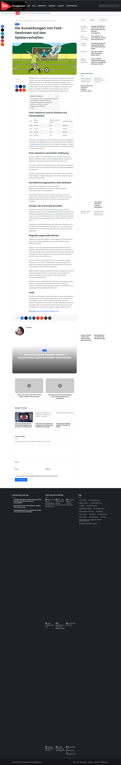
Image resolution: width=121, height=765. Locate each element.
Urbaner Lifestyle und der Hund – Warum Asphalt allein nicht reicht (86, 337)
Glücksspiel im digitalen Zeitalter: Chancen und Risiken (63, 425)
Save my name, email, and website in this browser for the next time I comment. (37, 476)
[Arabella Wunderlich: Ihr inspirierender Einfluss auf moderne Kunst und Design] (85, 46)
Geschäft (61, 5)
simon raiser (103, 517)
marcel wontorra (83, 514)
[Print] (49, 318)
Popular (83, 20)
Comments (103, 20)
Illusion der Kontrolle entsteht (39, 104)
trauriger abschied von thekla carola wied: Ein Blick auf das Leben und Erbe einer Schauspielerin (98, 29)
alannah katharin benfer (94, 500)
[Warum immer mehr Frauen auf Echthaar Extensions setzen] (87, 80)
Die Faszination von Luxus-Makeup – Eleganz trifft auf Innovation (98, 37)
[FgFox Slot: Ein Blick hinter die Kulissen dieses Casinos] (85, 54)
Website (48, 469)
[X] (20, 86)
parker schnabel (83, 517)
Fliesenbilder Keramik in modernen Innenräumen (33, 13)
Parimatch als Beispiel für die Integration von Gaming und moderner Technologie (44, 425)
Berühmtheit (42, 5)
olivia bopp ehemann (102, 514)
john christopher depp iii (99, 508)
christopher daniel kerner (96, 503)
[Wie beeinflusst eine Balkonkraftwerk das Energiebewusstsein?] (71, 750)
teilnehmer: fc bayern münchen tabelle (88, 523)
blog (34, 5)
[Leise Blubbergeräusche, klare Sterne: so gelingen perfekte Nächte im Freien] (50, 749)
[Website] (27, 330)
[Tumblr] (17, 90)
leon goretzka (99, 511)
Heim (28, 5)
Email (17, 469)
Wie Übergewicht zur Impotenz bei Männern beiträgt (99, 336)
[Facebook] (17, 86)
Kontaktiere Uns (71, 5)
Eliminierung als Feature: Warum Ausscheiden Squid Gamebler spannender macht (44, 357)
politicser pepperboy (93, 517)
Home (17, 20)
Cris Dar (18, 79)
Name (17, 462)
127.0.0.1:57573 (82, 500)
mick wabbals (92, 514)
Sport (21, 20)
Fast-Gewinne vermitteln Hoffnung (41, 100)
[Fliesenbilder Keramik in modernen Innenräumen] (100, 138)
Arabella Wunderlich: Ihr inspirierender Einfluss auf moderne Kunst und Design (98, 46)
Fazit (32, 108)
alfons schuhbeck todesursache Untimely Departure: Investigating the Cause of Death (98, 61)
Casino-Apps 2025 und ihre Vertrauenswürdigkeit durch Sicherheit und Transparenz (23, 425)
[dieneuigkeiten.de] (13, 6)
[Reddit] (24, 90)
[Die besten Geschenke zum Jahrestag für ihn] (60, 749)
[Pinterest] (20, 90)
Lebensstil (51, 5)
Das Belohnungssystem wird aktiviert (41, 102)
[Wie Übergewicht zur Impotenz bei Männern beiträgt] (100, 272)
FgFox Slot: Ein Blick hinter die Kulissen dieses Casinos (97, 53)
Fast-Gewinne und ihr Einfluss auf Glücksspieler (44, 98)
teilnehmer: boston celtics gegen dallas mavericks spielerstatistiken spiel (90, 520)
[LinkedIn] (24, 86)
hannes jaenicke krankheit (85, 508)
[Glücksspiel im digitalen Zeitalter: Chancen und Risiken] (65, 417)
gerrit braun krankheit (92, 505)
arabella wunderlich (83, 503)
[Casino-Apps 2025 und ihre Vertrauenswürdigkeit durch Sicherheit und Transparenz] (24, 417)
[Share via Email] (45, 318)
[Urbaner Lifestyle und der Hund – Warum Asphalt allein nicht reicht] (87, 272)
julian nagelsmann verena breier (86, 511)
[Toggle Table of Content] (56, 96)
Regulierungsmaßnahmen (38, 106)
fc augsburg (82, 505)
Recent (92, 20)
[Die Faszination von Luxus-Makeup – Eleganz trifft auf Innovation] (85, 38)
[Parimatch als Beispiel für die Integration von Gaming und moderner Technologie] (44, 417)
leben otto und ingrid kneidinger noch (48, 311)
